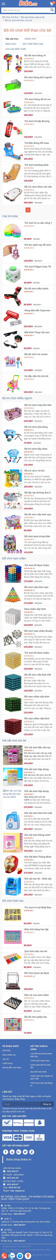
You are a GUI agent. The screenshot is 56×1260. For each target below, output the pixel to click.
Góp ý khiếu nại (9, 1055)
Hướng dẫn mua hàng (11, 1067)
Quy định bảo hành (38, 1072)
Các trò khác (10, 216)
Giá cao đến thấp (15, 49)
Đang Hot (30, 39)
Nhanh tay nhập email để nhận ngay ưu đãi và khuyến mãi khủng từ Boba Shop (26, 1097)
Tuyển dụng (7, 1063)
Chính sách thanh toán (39, 1061)
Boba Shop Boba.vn (18, 1159)
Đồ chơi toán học (13, 900)
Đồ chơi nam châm (14, 558)
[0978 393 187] (4, 1256)
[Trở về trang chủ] (28, 3)
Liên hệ (5, 1059)
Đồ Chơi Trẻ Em (10, 17)
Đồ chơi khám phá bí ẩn (33, 17)
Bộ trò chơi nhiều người (17, 398)
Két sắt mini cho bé (14, 740)
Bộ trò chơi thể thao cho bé (18, 20)
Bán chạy (10, 44)
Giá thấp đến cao (33, 44)
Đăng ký (47, 1104)
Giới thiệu (6, 1050)
